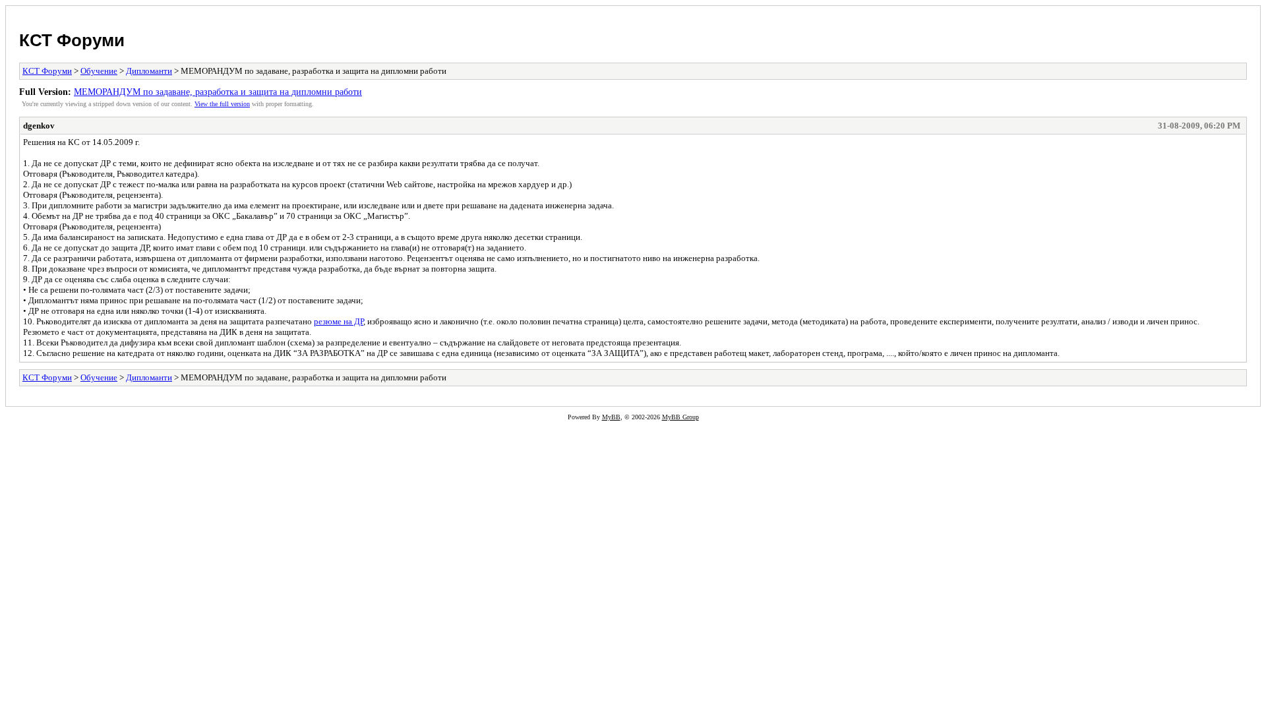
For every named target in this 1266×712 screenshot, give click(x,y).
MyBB (611, 417)
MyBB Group (680, 417)
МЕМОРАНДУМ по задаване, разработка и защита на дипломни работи (218, 91)
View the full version (222, 103)
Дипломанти (149, 71)
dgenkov (39, 126)
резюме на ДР (338, 321)
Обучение (98, 71)
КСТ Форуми (72, 40)
